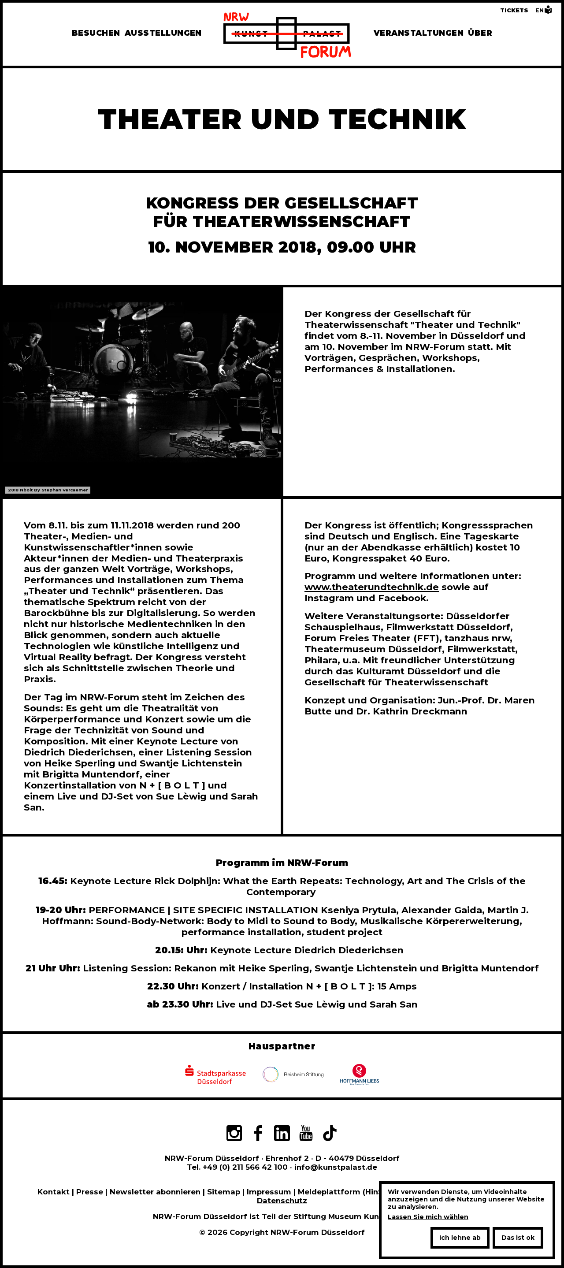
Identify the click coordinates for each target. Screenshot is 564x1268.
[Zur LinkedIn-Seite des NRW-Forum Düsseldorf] (282, 1134)
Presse (89, 1191)
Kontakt (53, 1191)
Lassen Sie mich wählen (428, 1217)
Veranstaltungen (419, 32)
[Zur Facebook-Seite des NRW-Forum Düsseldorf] (258, 1134)
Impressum (269, 1191)
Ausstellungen (163, 32)
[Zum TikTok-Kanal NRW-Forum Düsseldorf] (330, 1134)
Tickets (514, 10)
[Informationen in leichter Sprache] (548, 12)
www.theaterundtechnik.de (371, 586)
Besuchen (96, 32)
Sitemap (223, 1191)
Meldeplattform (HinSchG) (349, 1191)
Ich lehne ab (460, 1238)
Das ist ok (517, 1238)
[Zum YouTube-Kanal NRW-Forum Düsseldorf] (306, 1134)
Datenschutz (282, 1200)
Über (480, 32)
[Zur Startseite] (287, 36)
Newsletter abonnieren (155, 1191)
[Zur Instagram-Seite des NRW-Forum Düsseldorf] (234, 1134)
